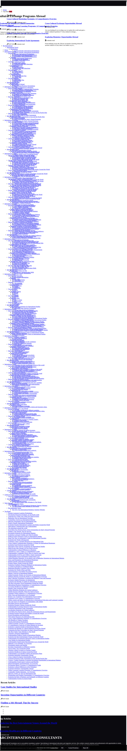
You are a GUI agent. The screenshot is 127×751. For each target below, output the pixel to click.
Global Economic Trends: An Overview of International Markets (27, 575)
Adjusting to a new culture (19, 428)
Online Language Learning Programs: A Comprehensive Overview (28, 670)
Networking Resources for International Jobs (25, 242)
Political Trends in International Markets (23, 215)
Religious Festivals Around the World (23, 168)
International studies (10, 473)
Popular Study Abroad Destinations (22, 128)
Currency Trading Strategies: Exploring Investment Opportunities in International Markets (34, 660)
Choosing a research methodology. (22, 483)
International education (11, 386)
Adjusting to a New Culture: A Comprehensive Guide (24, 551)
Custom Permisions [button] (73, 748)
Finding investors (17, 339)
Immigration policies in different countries (24, 381)
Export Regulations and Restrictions (22, 108)
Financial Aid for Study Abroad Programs (24, 127)
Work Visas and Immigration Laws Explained (21, 595)
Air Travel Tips (16, 76)
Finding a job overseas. (18, 463)
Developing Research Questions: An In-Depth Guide (23, 515)
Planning (10, 282)
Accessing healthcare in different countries (24, 414)
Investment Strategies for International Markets (22, 205)
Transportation (12, 70)
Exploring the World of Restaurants (18, 540)
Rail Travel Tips (16, 71)
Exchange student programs (20, 392)
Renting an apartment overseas (21, 426)
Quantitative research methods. (21, 489)
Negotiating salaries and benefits (17, 645)
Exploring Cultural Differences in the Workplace (22, 667)
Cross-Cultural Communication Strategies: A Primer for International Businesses (31, 543)
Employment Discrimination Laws (22, 255)
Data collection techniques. (22, 474)
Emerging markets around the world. (22, 498)
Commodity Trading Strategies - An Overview (21, 672)
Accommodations (13, 78)
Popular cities (18, 275)
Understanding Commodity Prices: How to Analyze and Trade (26, 553)
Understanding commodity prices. (22, 448)
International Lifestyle (10, 177)
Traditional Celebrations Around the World (24, 167)
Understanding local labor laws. (21, 456)
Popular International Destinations (22, 58)
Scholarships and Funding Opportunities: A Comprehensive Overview (28, 675)
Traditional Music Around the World (22, 162)
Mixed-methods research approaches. (23, 491)
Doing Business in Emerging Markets (23, 95)
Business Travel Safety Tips (20, 100)
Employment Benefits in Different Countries (21, 257)
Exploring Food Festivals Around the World (21, 545)
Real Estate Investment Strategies (21, 209)
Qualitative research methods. (20, 493)
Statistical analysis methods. (20, 479)
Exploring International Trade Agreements (20, 608)
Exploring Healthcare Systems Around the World (22, 652)
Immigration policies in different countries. (24, 461)
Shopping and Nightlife (19, 63)
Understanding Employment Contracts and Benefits (23, 662)
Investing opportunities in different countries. (27, 432)
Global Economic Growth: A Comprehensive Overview (24, 623)
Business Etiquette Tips (19, 103)
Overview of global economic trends (19, 496)
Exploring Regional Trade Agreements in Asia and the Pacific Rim (27, 658)
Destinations (14, 49)
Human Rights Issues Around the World (23, 158)
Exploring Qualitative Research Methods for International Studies (27, 565)
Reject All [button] (85, 748)
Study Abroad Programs (15, 122)
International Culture (10, 153)
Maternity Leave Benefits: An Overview (20, 643)
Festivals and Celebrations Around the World (21, 165)
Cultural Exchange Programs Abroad (19, 147)
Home (5, 10)
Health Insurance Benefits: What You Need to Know (23, 591)
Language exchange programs (21, 406)
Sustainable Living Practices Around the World (25, 202)
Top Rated (7, 511)
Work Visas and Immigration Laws (22, 250)
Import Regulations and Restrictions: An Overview (23, 663)
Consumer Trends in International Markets (24, 220)
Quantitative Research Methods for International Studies (28, 322)
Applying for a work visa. (19, 464)
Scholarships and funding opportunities (23, 397)
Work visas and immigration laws (21, 362)
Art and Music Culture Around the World (20, 160)
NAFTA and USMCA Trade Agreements (24, 115)
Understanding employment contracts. (23, 454)
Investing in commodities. (19, 449)
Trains (16, 290)
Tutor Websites (12, 504)
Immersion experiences (18, 403)
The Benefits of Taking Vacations (18, 620)
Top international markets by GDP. (22, 441)
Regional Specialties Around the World (23, 175)
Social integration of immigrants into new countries (27, 382)
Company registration (18, 341)
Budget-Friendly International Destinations (26, 51)
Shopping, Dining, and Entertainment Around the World (24, 183)
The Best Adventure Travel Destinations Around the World (25, 583)
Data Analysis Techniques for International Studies (25, 306)
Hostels (16, 296)
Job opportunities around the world (18, 466)
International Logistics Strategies (21, 110)
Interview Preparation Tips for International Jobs (22, 521)
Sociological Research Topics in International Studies (27, 329)
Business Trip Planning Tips (20, 98)
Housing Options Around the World (22, 200)
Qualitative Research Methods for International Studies (28, 324)
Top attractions (16, 280)
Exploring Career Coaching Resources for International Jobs (26, 541)
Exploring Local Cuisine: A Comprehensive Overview (24, 598)
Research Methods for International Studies (20, 319)
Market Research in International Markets (20, 222)
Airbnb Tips (15, 81)
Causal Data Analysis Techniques (22, 314)
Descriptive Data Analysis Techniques (23, 317)
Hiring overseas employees (16, 357)
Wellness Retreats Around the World (22, 195)
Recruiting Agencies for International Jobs (24, 245)
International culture (10, 364)
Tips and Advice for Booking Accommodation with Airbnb (25, 601)
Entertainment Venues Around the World (24, 187)
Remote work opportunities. (20, 469)
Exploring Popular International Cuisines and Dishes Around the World (29, 525)
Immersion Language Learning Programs (24, 133)
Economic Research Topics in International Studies (27, 331)
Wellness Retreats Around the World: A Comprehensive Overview (27, 576)
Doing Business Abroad (15, 88)
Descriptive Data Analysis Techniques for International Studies (26, 546)
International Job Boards (19, 244)
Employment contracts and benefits (22, 361)
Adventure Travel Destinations (21, 60)
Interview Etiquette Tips (19, 269)
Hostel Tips (15, 85)
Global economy (12, 490)
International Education (11, 120)
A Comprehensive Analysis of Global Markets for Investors (25, 625)
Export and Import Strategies (16, 105)
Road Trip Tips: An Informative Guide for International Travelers (27, 538)
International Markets (10, 204)
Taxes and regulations (18, 342)
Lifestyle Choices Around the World (18, 197)
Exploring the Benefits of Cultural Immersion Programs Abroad (26, 628)
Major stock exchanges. (19, 433)
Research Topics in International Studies (20, 327)
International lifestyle (10, 408)
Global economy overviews (16, 438)
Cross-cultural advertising (19, 356)
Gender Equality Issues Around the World (24, 157)
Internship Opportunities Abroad (21, 145)
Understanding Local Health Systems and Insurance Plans (25, 653)
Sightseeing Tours (17, 66)
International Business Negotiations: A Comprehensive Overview (27, 585)
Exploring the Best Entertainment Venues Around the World (25, 637)
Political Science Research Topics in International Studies (28, 334)
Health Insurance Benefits (19, 262)
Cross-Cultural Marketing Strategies (22, 237)
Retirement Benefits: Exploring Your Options (21, 568)
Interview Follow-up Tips (19, 270)
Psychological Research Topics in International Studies (28, 332)
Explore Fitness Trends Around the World (20, 563)
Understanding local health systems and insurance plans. (30, 407)
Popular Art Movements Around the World (24, 163)
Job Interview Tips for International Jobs (20, 265)
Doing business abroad (15, 344)
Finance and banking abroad (16, 416)
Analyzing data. (16, 484)
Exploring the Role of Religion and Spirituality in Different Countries (28, 677)
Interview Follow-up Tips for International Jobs (22, 673)
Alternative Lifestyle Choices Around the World (26, 199)
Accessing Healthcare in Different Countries (21, 586)
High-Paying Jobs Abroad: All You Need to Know (23, 548)
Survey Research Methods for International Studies (27, 326)
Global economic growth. (19, 501)
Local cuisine (18, 300)
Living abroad (12, 423)
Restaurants (17, 301)
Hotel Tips (15, 83)
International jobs (9, 451)
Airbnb (14, 299)
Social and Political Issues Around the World (21, 155)
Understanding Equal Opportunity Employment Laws (24, 556)
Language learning (13, 401)
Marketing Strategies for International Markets (21, 230)
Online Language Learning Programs (23, 135)
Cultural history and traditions (17, 372)
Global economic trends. (19, 443)
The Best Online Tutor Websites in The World (27, 502)
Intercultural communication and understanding (26, 384)
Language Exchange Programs (21, 137)
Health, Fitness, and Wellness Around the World (22, 190)
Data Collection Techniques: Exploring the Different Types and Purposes (29, 578)
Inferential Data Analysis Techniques (25, 308)
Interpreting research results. (20, 476)
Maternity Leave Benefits (19, 264)
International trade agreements (20, 349)
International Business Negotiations (24, 86)
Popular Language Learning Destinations (24, 132)
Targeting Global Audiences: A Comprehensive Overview (25, 593)
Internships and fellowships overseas (25, 387)
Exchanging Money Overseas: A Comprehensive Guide (24, 665)
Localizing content (17, 354)
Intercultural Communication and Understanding (22, 526)
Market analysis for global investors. (22, 434)
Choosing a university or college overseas (24, 396)
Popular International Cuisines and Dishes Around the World (29, 173)
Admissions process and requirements (23, 399)
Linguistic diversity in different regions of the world (27, 369)
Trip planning (16, 287)
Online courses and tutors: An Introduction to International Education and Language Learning (35, 600)
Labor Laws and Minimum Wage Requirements (26, 254)
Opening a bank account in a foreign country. (25, 419)
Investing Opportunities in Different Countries (21, 647)
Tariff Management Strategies (20, 112)
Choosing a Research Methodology (18, 633)
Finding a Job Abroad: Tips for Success (19, 531)
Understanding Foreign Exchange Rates (20, 678)
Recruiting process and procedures (22, 359)
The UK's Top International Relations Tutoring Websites (28, 510)
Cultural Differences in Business (23, 87)
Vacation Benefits (17, 260)
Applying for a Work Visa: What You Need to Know (23, 516)
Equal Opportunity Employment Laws (23, 252)
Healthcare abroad (13, 409)
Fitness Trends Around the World (21, 192)
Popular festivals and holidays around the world (26, 377)
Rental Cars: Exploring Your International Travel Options (25, 596)
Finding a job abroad (18, 424)
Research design (13, 481)
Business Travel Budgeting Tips (21, 102)
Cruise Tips (15, 73)
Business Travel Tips (14, 97)
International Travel (10, 51)
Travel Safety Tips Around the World (23, 182)
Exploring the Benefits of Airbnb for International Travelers (25, 581)
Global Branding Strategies (20, 234)
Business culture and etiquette (20, 347)
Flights (14, 290)
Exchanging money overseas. (20, 421)
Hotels (14, 297)
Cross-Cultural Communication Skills (23, 272)
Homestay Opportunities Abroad (21, 150)
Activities (11, 61)
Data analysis (12, 474)
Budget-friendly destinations (20, 277)
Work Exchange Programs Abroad (22, 140)
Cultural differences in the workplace (25, 341)
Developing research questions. (21, 486)
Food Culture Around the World (17, 170)
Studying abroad (13, 394)
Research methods (13, 488)
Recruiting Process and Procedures (18, 603)
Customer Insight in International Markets (24, 225)
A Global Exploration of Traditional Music (20, 566)
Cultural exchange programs (16, 387)
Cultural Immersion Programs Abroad (23, 148)
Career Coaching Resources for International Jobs (26, 247)
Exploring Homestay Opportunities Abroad (61, 37)
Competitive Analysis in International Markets (25, 229)
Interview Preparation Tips (19, 267)
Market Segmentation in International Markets (25, 224)
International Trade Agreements (17, 113)
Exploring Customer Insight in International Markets (23, 627)
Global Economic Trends (19, 217)
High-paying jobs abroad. (19, 468)
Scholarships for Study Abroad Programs (26, 121)
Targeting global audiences (20, 352)
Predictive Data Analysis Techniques (22, 316)
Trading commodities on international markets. (25, 446)
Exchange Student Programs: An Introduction (21, 580)
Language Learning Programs (17, 130)
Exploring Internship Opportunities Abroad (20, 655)
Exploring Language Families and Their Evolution (23, 535)
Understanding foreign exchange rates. (23, 418)
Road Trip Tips (16, 75)
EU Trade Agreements (18, 118)
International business (10, 336)
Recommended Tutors (17, 504)
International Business (10, 87)
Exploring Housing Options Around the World (21, 605)
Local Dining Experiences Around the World (25, 188)
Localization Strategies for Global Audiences (25, 232)
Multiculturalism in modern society (18, 379)
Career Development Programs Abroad (19, 138)
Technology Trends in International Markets (25, 219)
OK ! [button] (62, 748)
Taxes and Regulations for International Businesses (23, 560)
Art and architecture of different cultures (23, 376)
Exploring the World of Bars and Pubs (19, 570)
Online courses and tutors (19, 404)
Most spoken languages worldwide (22, 367)
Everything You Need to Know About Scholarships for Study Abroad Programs (31, 530)
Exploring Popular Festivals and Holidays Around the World (26, 613)
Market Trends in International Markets (19, 214)
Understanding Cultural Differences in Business (22, 550)
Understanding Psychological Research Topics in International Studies (28, 638)
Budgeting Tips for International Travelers (24, 180)
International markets (10, 429)
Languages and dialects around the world (20, 366)
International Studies (10, 309)
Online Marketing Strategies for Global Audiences (26, 235)
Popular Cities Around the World (17, 588)
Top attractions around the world (17, 528)
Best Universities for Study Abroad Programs (27, 119)
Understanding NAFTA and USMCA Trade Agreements (24, 555)
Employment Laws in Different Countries (20, 249)
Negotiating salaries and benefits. (21, 458)
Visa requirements (17, 284)
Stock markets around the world (17, 431)
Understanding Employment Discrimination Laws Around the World (28, 642)
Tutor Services (11, 499)
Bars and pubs (16, 307)
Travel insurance (17, 285)
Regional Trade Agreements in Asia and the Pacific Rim (30, 112)
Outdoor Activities (17, 65)
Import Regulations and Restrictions (22, 107)
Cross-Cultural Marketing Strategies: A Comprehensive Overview (27, 618)
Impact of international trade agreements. (24, 499)
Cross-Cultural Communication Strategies (24, 93)
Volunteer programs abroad (20, 389)
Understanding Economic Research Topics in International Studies (27, 606)
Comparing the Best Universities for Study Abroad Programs (26, 630)
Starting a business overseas (16, 337)
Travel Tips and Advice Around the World (20, 178)
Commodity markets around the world (19, 444)
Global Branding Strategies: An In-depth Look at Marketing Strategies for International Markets (36, 558)
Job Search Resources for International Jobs (21, 240)
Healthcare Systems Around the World (23, 194)
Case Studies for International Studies (23, 321)
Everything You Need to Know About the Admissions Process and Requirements (32, 612)
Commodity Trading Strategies (21, 212)
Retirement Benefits (18, 259)
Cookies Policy (54, 748)
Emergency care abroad (21, 408)
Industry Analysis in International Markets (24, 227)
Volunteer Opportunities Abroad (21, 142)
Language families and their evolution (23, 371)
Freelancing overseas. (18, 471)
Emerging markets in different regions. (23, 439)
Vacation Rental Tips (18, 80)
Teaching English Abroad (19, 143)
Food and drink (12, 302)
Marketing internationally (15, 351)
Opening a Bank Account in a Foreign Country (22, 650)
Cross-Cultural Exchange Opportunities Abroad (63, 23)
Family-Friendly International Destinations (26, 52)
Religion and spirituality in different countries (25, 374)
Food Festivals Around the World (21, 172)
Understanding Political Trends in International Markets (24, 635)
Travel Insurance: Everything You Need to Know (22, 571)
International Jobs (9, 239)
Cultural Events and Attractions (21, 68)
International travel (9, 274)
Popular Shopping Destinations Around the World (26, 185)
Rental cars (15, 292)
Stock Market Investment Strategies (22, 210)
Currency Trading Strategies (20, 207)
